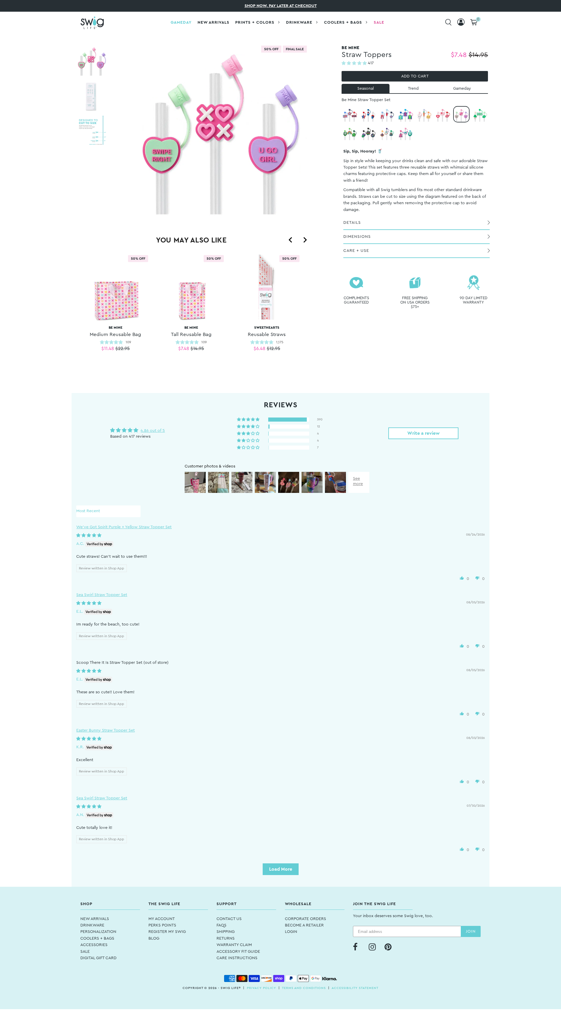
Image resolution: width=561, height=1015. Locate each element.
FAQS (221, 925)
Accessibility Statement (355, 988)
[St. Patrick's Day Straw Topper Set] (350, 133)
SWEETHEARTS (267, 331)
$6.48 (259, 348)
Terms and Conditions (304, 988)
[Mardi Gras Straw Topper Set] (387, 133)
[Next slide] (305, 240)
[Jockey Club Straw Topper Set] (405, 114)
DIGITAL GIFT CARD (98, 958)
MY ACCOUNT (161, 919)
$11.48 (107, 348)
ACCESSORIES (94, 945)
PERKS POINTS (162, 925)
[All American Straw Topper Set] (368, 114)
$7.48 (183, 348)
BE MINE (115, 331)
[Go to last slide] (291, 240)
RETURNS (226, 938)
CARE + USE (356, 251)
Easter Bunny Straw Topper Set (105, 730)
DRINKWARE (92, 925)
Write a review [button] (423, 433)
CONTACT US (229, 919)
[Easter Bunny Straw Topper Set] (424, 114)
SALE (85, 952)
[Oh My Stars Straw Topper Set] (350, 114)
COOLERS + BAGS (97, 938)
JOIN (471, 931)
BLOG (153, 938)
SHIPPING (226, 932)
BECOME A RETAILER (304, 925)
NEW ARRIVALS (94, 919)
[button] (355, 63)
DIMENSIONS (357, 237)
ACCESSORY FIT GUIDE (238, 952)
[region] (191, 310)
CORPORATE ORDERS (305, 919)
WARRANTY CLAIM (234, 945)
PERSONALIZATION (98, 932)
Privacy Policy (261, 988)
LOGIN (291, 932)
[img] (88, 536)
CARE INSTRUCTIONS (237, 958)
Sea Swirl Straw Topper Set (101, 595)
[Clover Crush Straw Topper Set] (480, 114)
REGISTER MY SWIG (167, 932)
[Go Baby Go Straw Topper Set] (405, 133)
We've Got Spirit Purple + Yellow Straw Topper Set (124, 527)
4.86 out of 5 (153, 431)
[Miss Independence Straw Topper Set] (387, 114)
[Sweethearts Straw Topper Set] (442, 114)
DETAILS (352, 223)
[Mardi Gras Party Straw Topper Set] (368, 133)
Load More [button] (280, 869)
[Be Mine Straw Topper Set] (461, 114)
